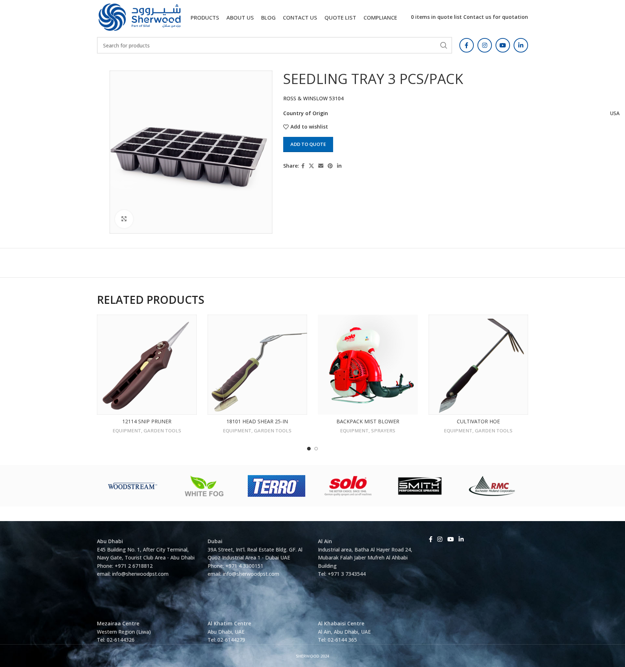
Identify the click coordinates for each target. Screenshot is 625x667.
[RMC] (492, 486)
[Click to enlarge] (124, 219)
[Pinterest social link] (330, 166)
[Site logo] (139, 16)
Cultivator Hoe (478, 421)
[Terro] (276, 486)
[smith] (420, 486)
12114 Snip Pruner (146, 421)
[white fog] (205, 486)
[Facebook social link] (466, 45)
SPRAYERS (383, 430)
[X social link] (311, 166)
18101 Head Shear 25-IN (257, 421)
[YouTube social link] (503, 45)
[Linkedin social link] (521, 45)
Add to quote (308, 144)
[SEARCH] (443, 45)
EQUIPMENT (126, 430)
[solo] (348, 486)
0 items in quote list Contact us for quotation (469, 16)
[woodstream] (133, 486)
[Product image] (368, 365)
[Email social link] (321, 166)
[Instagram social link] (484, 45)
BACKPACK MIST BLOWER (367, 421)
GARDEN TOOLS (162, 430)
